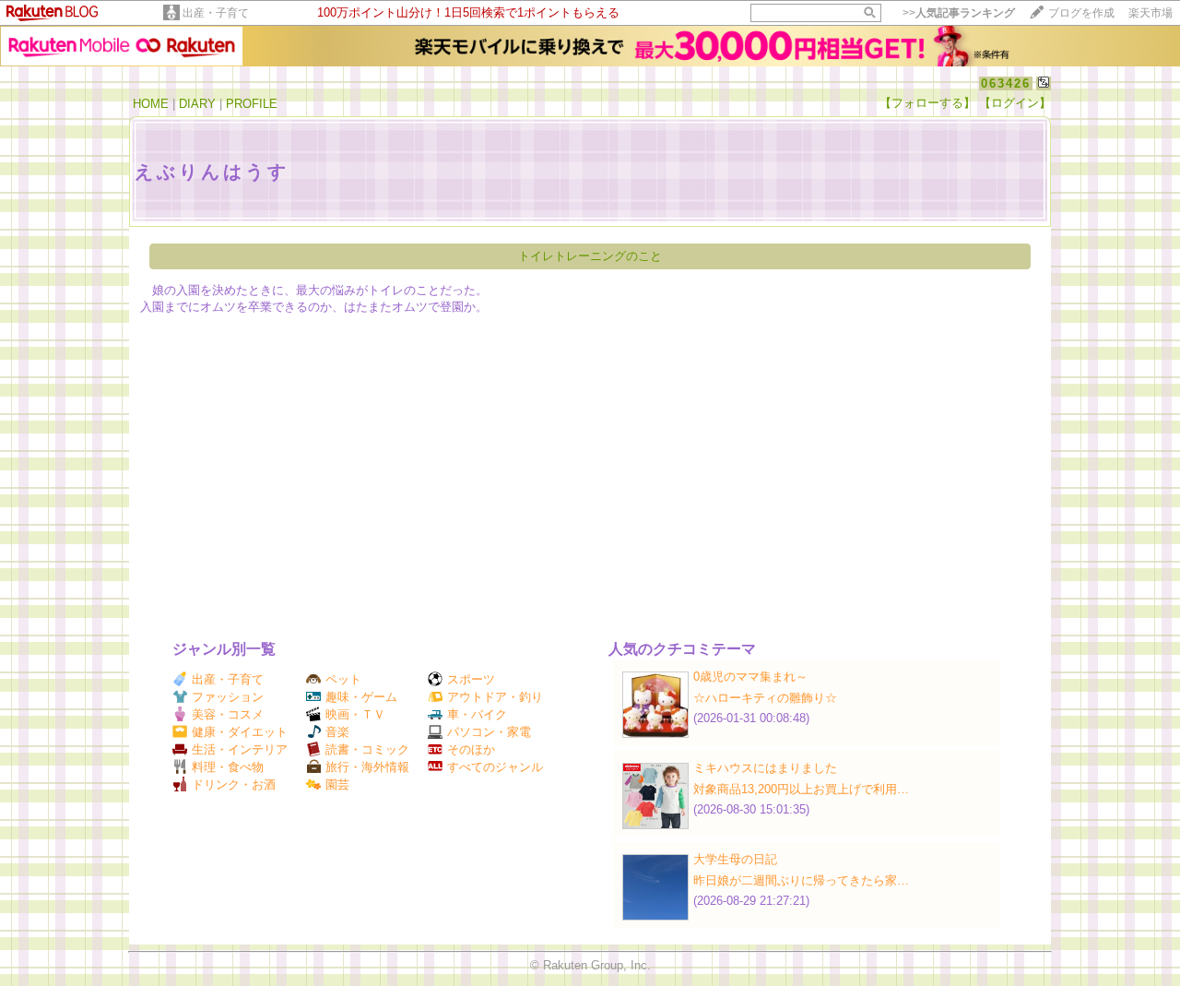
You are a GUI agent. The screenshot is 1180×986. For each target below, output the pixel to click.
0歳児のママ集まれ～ (750, 676)
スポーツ (471, 679)
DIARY (197, 104)
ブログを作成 (1081, 12)
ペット (343, 679)
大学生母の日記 (735, 859)
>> (959, 12)
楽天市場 (1150, 12)
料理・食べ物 (228, 767)
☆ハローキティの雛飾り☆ (765, 698)
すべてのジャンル (495, 767)
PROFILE (251, 104)
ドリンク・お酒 (234, 784)
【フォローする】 (927, 103)
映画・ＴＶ (355, 714)
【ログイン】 (1015, 103)
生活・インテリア (240, 749)
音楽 (337, 732)
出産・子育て (216, 12)
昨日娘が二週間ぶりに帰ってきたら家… (801, 880)
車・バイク (477, 714)
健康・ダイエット (240, 732)
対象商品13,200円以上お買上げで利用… (801, 789)
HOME (151, 104)
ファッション (228, 697)
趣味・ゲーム (361, 697)
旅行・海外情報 (367, 767)
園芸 (337, 784)
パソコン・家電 (489, 732)
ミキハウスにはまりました (765, 768)
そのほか (471, 749)
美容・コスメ (228, 714)
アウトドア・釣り (495, 697)
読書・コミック (367, 749)
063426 (1006, 83)
